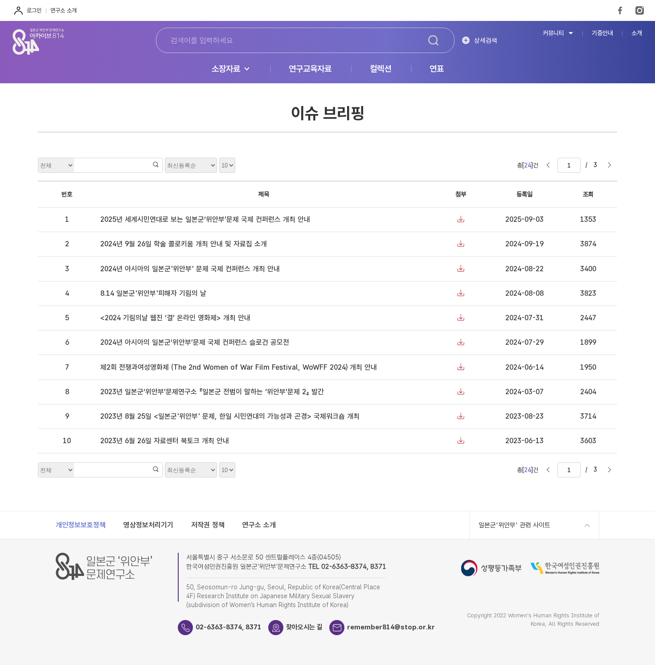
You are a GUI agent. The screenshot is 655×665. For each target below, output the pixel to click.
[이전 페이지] (548, 165)
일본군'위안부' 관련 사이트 (514, 525)
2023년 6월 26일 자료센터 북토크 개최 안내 (164, 441)
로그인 (34, 10)
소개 (636, 33)
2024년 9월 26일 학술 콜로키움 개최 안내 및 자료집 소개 (183, 244)
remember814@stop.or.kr (391, 627)
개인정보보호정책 (81, 525)
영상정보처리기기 (148, 525)
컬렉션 (380, 69)
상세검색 (485, 41)
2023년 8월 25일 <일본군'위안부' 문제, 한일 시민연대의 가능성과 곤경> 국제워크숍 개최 (230, 416)
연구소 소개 (63, 10)
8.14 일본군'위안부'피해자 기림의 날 (153, 293)
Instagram (639, 10)
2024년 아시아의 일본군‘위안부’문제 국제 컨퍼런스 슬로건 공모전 (194, 342)
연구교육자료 (310, 69)
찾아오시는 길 (304, 627)
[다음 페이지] (609, 165)
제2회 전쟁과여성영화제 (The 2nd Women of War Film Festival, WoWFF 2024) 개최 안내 (238, 367)
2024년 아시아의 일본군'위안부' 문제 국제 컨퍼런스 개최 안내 (190, 269)
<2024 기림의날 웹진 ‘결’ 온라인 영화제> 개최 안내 (175, 318)
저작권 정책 (208, 525)
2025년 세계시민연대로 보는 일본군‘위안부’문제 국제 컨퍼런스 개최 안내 (205, 219)
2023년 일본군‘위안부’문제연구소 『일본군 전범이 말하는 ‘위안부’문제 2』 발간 (212, 392)
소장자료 (226, 69)
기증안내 (602, 33)
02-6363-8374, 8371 (229, 627)
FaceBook (620, 10)
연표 (437, 69)
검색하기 (433, 41)
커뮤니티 (553, 33)
